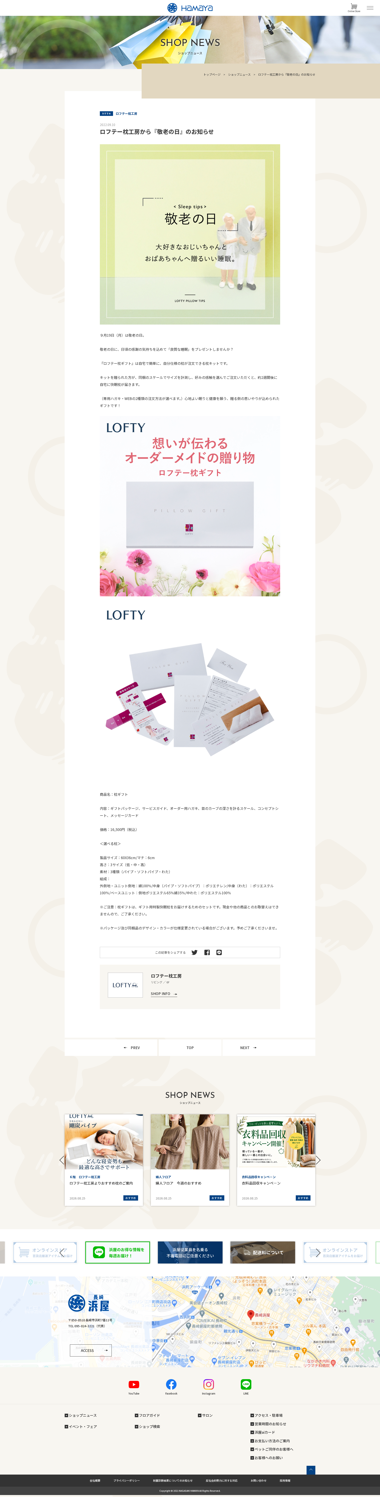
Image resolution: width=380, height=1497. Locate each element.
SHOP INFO (160, 993)
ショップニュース (239, 74)
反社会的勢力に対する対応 (222, 1480)
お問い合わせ (259, 1480)
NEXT (245, 1047)
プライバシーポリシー (126, 1480)
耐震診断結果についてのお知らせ (173, 1480)
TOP (190, 1047)
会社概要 (95, 1480)
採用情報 (285, 1480)
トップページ (212, 74)
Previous (62, 1160)
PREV (135, 1047)
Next (317, 1160)
